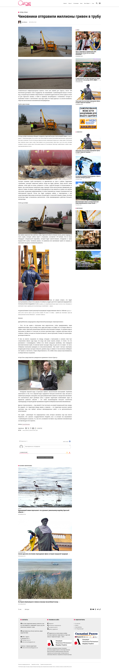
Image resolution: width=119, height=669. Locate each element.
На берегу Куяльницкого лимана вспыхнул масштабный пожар (38, 602)
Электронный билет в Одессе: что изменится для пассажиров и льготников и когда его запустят (88, 224)
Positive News (20, 552)
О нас (93, 3)
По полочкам (76, 3)
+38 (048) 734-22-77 (26, 640)
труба (37, 430)
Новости (65, 3)
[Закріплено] (100, 3)
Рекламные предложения (55, 625)
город (23, 430)
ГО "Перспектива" (79, 629)
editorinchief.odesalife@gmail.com (30, 647)
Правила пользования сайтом (46, 664)
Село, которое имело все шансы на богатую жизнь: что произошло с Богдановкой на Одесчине (86, 265)
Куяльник (27, 430)
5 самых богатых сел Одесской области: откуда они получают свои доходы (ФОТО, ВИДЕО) (88, 79)
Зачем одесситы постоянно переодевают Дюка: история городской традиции (43, 554)
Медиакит (51, 623)
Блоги (81, 3)
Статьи (69, 3)
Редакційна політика (35, 664)
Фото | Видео (86, 3)
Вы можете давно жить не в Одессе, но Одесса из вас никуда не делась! (87, 245)
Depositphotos (78, 627)
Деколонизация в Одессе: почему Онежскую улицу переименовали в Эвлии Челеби (87, 202)
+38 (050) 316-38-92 (53, 627)
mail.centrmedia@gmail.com (28, 642)
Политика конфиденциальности (24, 664)
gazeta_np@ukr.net (53, 629)
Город (21, 12)
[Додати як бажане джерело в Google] (39, 428)
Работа (76, 625)
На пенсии (77, 623)
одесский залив (32, 430)
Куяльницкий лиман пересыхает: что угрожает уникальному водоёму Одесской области (43, 511)
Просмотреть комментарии (45, 457)
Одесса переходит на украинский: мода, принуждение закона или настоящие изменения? (86, 53)
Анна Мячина (24, 22)
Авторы (27, 609)
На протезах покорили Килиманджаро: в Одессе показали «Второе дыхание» (88, 177)
